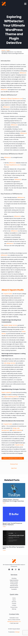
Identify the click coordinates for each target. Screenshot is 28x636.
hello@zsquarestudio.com (14, 621)
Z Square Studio (7, 293)
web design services (9, 363)
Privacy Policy (14, 607)
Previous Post (14, 464)
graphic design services (10, 325)
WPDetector (23, 73)
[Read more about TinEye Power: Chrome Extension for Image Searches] (14, 490)
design (15, 428)
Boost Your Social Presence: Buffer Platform (12, 524)
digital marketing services (11, 396)
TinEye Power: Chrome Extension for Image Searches (13, 500)
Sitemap (14, 609)
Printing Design (14, 583)
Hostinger (17, 632)
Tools (4, 503)
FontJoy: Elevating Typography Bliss (13, 547)
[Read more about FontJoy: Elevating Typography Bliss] (14, 538)
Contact (14, 605)
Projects (14, 603)
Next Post (14, 468)
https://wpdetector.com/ (15, 98)
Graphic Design (14, 582)
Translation (14, 589)
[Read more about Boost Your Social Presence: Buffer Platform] (14, 514)
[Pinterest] (19, 569)
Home (14, 598)
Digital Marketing (14, 580)
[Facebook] (12, 569)
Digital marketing (6, 392)
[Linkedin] (9, 569)
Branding (14, 578)
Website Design (14, 585)
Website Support (14, 587)
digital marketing (17, 430)
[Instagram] (15, 569)
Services (14, 601)
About (14, 600)
